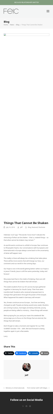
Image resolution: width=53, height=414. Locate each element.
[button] (48, 11)
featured (35, 227)
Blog (29, 227)
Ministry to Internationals (14, 388)
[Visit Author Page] (26, 367)
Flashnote (41, 227)
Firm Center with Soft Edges (37, 388)
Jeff (21, 227)
